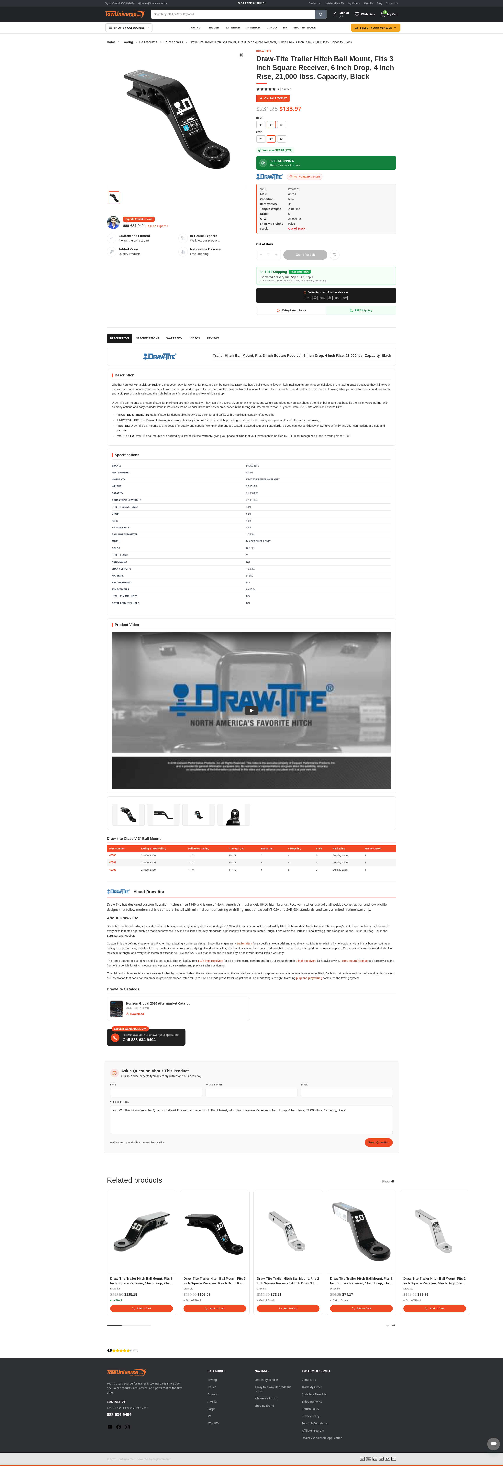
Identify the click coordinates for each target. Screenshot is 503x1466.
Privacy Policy (310, 1416)
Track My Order (312, 1387)
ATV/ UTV (213, 1423)
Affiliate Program (313, 1430)
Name (113, 1084)
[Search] (321, 14)
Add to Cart (144, 1308)
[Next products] (393, 1325)
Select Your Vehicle (376, 27)
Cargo (272, 27)
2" (260, 139)
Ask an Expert (157, 226)
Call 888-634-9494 (139, 1040)
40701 (112, 862)
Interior (253, 27)
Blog (379, 3)
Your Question (119, 1102)
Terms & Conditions (315, 1423)
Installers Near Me (334, 3)
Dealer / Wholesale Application (322, 1438)
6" (281, 139)
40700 (112, 855)
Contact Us (392, 3)
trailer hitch (244, 943)
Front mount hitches (354, 960)
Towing (195, 27)
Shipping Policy (312, 1401)
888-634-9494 (134, 226)
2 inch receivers (306, 960)
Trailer (213, 27)
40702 (112, 869)
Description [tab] (119, 338)
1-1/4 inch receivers (210, 960)
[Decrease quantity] (260, 254)
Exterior (233, 27)
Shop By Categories (129, 27)
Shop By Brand (304, 27)
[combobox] (233, 14)
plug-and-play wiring (309, 978)
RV (285, 27)
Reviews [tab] (213, 338)
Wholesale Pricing (266, 1398)
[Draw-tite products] (270, 177)
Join (341, 16)
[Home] (125, 14)
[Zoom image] (241, 55)
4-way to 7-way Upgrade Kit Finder (273, 1389)
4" (260, 124)
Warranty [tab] (174, 338)
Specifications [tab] (147, 338)
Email (304, 1084)
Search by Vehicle (266, 1380)
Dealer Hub (315, 3)
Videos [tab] (195, 338)
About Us (368, 3)
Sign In (344, 13)
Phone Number (214, 1084)
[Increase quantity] (276, 254)
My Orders (354, 3)
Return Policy (310, 1409)
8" (281, 124)
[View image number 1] (114, 197)
